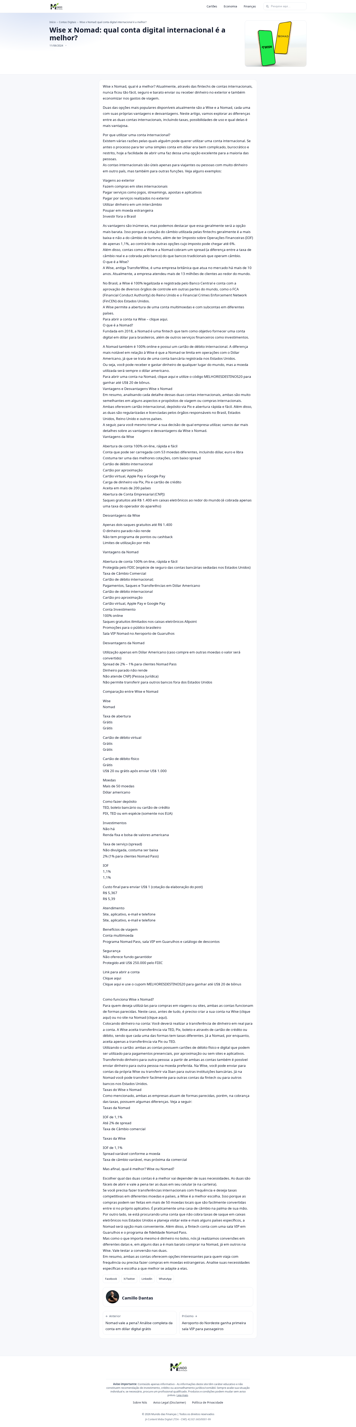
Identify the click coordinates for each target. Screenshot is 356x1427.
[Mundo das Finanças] (56, 6)
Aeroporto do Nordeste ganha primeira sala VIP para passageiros (214, 1322)
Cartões (212, 6)
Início (52, 22)
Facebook (111, 1279)
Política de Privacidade (207, 1402)
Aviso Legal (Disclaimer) (169, 1402)
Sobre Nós (140, 1402)
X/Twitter (129, 1279)
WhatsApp (165, 1279)
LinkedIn (147, 1279)
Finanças (250, 6)
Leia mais (182, 1395)
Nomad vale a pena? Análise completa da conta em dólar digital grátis (139, 1322)
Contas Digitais (67, 22)
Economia (230, 6)
